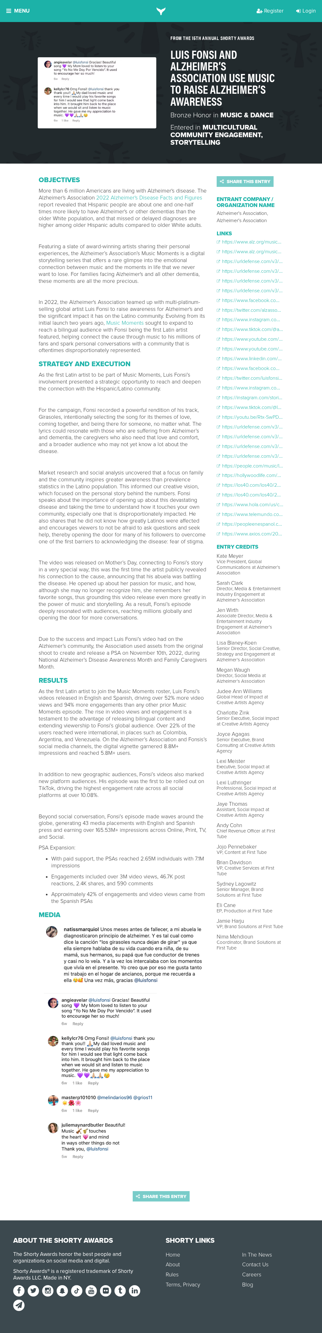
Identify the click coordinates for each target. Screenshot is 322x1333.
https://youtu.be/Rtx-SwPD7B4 (254, 417)
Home (173, 1255)
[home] (161, 11)
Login (309, 11)
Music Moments (125, 323)
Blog (247, 1284)
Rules (172, 1274)
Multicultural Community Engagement (215, 131)
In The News (257, 1255)
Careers (251, 1274)
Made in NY (56, 1277)
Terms (173, 1284)
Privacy (191, 1284)
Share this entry (247, 181)
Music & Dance (247, 115)
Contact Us (255, 1264)
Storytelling (195, 142)
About (173, 1264)
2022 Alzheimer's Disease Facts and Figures (149, 197)
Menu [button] (22, 11)
